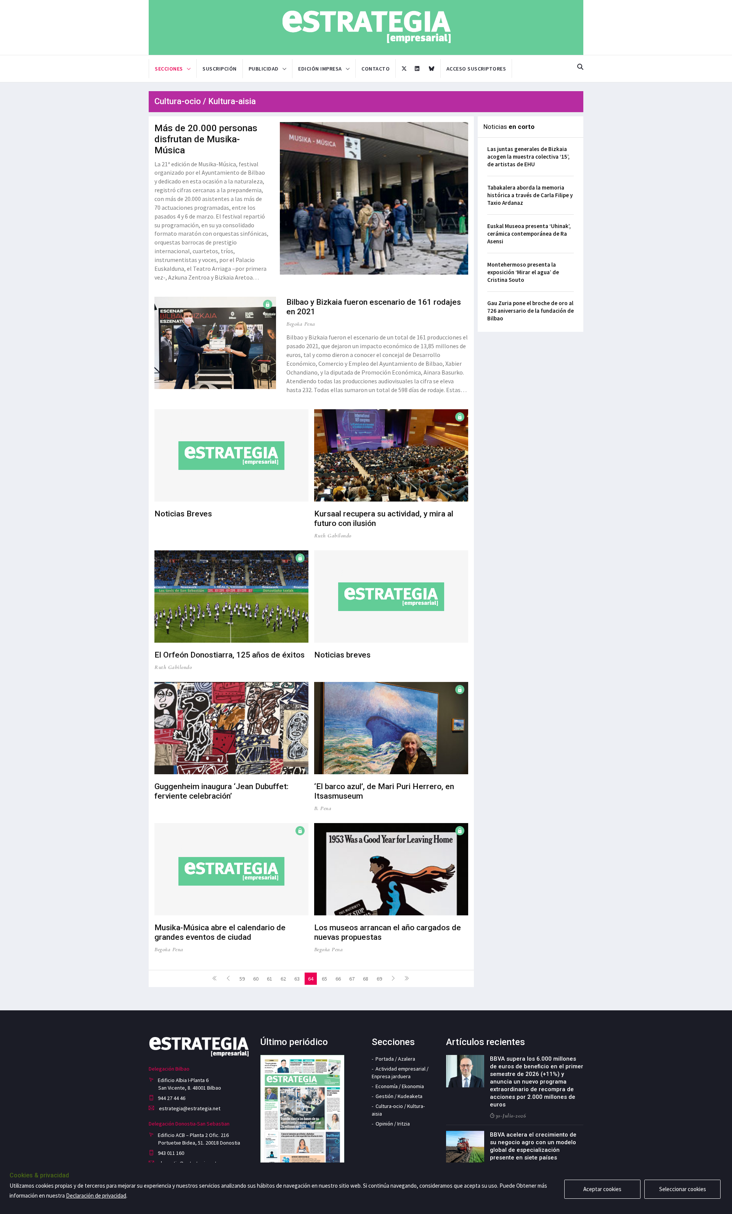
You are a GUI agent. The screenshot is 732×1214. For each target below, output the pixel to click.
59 (242, 978)
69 (379, 978)
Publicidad (264, 68)
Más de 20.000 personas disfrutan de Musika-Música (205, 139)
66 (338, 978)
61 (269, 978)
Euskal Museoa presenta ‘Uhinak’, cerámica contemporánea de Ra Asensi (529, 233)
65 (324, 978)
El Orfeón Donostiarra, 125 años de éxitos (229, 654)
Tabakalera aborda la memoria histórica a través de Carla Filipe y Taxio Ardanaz (530, 195)
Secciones (169, 68)
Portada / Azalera (395, 1058)
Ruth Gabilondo (333, 535)
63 (297, 978)
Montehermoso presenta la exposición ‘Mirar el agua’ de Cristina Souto (523, 272)
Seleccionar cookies (682, 1189)
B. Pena (323, 808)
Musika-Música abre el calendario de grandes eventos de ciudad (220, 932)
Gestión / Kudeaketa (399, 1096)
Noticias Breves (183, 513)
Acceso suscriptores (476, 68)
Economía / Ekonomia (400, 1086)
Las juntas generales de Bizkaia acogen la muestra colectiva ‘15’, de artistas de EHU (528, 156)
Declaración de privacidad (96, 1195)
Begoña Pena (300, 323)
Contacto (375, 68)
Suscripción (219, 68)
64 (310, 978)
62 (283, 978)
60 (255, 978)
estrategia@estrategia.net (189, 1108)
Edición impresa (320, 68)
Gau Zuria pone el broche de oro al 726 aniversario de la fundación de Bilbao (530, 310)
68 (365, 978)
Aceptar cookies (602, 1189)
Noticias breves (342, 654)
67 (352, 978)
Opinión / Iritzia (393, 1123)
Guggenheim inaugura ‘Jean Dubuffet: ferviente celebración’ (221, 791)
